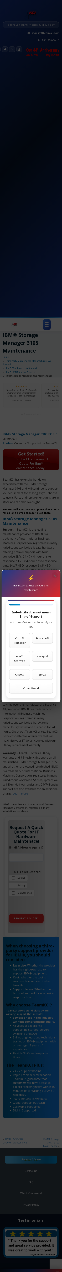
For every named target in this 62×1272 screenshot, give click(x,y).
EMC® (42, 674)
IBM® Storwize (19, 659)
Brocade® (42, 638)
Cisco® (19, 674)
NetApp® (42, 656)
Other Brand (31, 688)
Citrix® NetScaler (19, 640)
